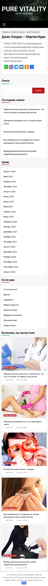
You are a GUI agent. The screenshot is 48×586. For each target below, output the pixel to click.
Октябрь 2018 (10, 262)
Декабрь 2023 (10, 232)
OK (24, 583)
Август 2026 (9, 171)
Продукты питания (13, 315)
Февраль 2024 (10, 221)
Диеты (7, 294)
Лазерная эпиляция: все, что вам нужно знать (23, 122)
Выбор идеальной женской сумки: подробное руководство (20, 152)
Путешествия (10, 320)
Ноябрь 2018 (10, 257)
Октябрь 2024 (10, 186)
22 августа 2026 (21, 568)
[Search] (43, 24)
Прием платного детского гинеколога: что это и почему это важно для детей (24, 111)
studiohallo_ (9, 380)
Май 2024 (8, 206)
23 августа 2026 (21, 472)
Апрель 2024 (10, 211)
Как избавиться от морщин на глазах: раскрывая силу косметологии (22, 141)
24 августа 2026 (21, 380)
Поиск (6, 80)
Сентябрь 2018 (11, 267)
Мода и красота (11, 305)
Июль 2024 (9, 196)
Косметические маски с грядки (19, 132)
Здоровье (8, 299)
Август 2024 (9, 191)
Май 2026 (8, 176)
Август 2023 (9, 247)
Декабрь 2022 (10, 252)
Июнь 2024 (9, 201)
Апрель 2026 (10, 181)
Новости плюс (10, 310)
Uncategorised (10, 289)
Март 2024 (9, 216)
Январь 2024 (10, 226)
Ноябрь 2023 (10, 237)
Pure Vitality (24, 9)
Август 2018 (9, 272)
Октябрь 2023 (10, 242)
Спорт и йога (10, 325)
